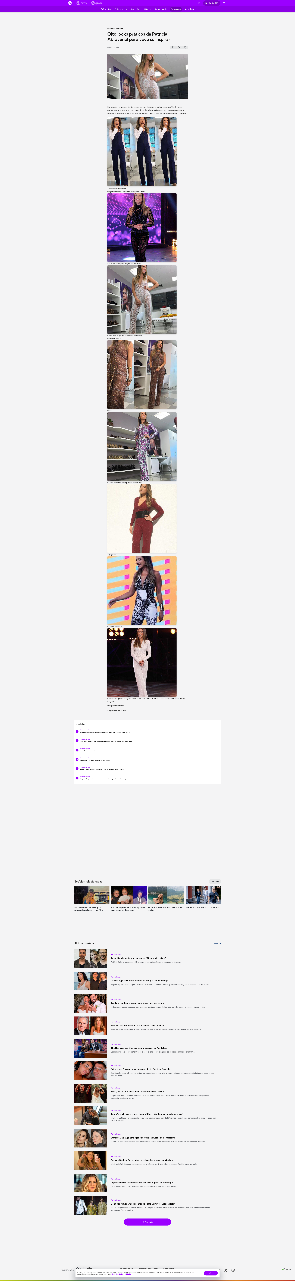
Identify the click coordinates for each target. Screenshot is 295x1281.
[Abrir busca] (199, 3)
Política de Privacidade (121, 1274)
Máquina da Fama (115, 28)
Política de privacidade (148, 1268)
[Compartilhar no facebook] (179, 47)
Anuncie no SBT (127, 1268)
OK (210, 1273)
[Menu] (224, 3)
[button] (91, 902)
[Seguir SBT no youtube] (233, 1270)
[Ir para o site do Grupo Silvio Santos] (72, 1270)
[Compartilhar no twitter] (185, 47)
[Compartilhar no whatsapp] (173, 47)
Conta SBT (213, 3)
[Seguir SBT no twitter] (226, 1270)
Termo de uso (168, 1268)
